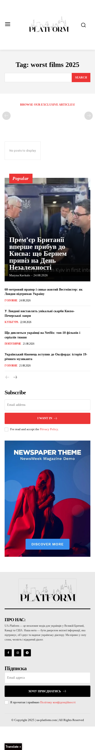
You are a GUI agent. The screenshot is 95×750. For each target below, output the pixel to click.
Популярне (13, 343)
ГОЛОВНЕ (11, 300)
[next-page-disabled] (88, 116)
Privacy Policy (49, 429)
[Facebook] (8, 652)
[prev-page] (6, 116)
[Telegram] (27, 652)
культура (11, 322)
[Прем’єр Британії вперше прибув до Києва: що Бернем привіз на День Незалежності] (47, 229)
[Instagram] (17, 652)
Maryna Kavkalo (19, 275)
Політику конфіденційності (58, 702)
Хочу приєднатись (44, 691)
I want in (44, 418)
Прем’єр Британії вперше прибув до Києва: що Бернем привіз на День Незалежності (38, 253)
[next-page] (15, 378)
